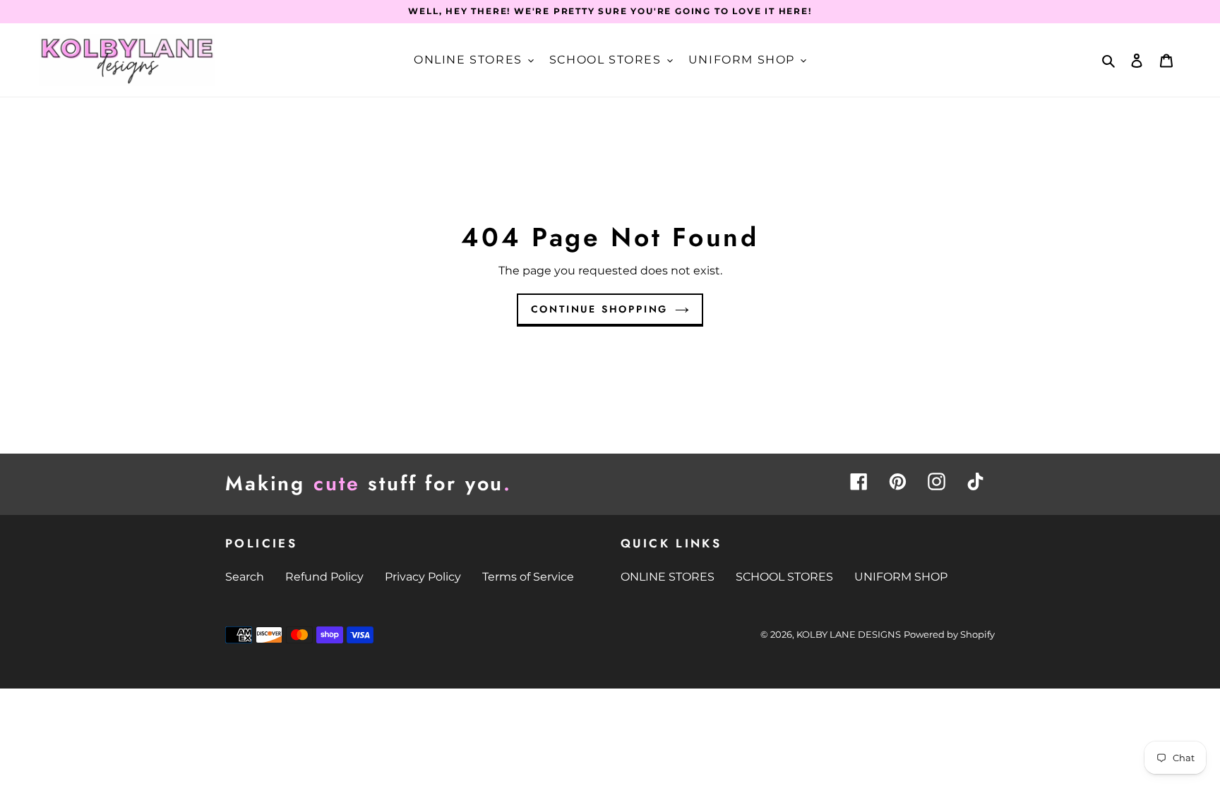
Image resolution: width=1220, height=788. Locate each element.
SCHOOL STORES (784, 576)
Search (244, 576)
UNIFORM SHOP (900, 576)
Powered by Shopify (949, 634)
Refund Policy (324, 576)
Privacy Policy (423, 576)
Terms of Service (528, 576)
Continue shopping (600, 309)
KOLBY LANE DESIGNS (848, 634)
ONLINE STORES (667, 576)
